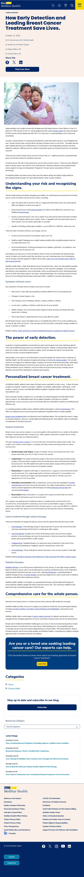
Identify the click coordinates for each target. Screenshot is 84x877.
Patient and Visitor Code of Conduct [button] (56, 819)
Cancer (10, 684)
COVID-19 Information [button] (51, 798)
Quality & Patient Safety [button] (52, 826)
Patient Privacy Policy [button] (12, 823)
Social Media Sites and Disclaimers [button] (17, 830)
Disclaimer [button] (8, 802)
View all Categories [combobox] (13, 727)
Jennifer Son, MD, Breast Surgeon (18, 45)
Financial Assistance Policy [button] (14, 809)
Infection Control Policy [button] (13, 812)
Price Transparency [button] (11, 826)
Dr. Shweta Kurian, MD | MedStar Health (20, 40)
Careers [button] (12, 857)
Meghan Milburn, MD (14, 49)
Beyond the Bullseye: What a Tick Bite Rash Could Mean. (27, 751)
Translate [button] (12, 833)
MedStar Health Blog (12, 12)
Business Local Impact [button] (12, 798)
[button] (53, 5)
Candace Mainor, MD (14, 54)
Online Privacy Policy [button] (12, 819)
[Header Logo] (10, 3)
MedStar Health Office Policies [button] (15, 816)
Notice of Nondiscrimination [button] (53, 816)
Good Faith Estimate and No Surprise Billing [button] (59, 809)
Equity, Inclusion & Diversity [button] (14, 805)
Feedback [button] (46, 805)
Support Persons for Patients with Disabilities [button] (60, 830)
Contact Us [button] (11, 863)
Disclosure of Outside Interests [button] (54, 802)
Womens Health (14, 688)
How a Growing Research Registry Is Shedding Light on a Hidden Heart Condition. (37, 743)
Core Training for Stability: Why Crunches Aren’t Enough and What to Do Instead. (37, 759)
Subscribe (42, 707)
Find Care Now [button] (22, 69)
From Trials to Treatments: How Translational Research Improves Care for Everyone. (38, 774)
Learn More (42, 664)
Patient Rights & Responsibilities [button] (55, 823)
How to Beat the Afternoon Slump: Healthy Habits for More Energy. (31, 767)
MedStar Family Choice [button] (51, 812)
